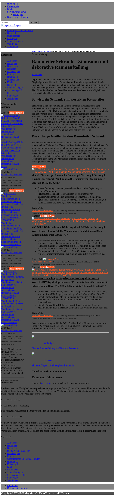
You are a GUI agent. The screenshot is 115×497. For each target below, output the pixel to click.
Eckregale (12, 38)
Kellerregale (13, 6)
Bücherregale (13, 36)
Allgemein (12, 442)
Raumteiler (12, 469)
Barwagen (18, 14)
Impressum (12, 485)
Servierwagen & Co (16, 11)
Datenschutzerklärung (17, 488)
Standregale (12, 46)
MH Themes (63, 493)
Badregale (12, 33)
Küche (10, 9)
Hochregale (12, 3)
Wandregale (12, 44)
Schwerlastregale (15, 41)
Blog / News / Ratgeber (18, 17)
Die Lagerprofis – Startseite (20, 30)
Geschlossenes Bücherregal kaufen (23, 459)
